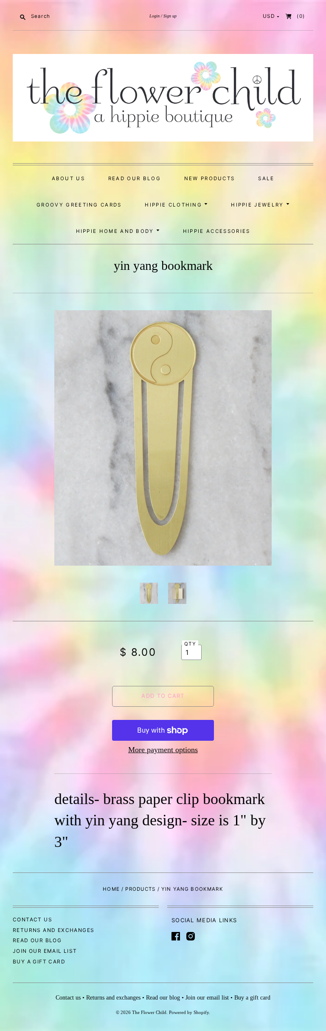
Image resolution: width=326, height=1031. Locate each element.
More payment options (163, 749)
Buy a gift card (39, 961)
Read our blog (134, 178)
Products (140, 889)
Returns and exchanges (53, 930)
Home (111, 889)
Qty (190, 644)
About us (68, 178)
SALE (266, 178)
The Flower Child (149, 1012)
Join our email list (45, 951)
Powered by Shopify (189, 1012)
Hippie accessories (216, 231)
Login (154, 16)
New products (209, 178)
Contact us (32, 919)
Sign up (170, 16)
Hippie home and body (116, 231)
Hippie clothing (174, 205)
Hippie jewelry (258, 205)
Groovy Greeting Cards (79, 205)
